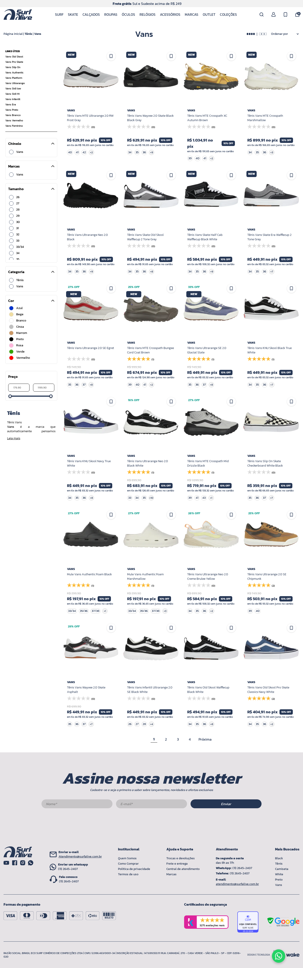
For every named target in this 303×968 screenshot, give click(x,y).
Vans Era (10, 104)
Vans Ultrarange (15, 83)
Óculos (128, 14)
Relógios (147, 14)
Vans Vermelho (14, 120)
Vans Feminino (14, 126)
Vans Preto (11, 110)
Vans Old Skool (14, 57)
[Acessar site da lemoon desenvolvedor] (265, 954)
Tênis (28, 34)
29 (18, 216)
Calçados (91, 14)
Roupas (110, 14)
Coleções (228, 14)
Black (279, 858)
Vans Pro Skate (14, 62)
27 (17, 203)
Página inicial (13, 34)
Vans (37, 34)
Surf (59, 14)
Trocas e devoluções (180, 858)
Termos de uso (128, 874)
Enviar (226, 803)
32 (17, 234)
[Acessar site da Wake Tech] (292, 955)
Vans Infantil (12, 99)
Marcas (191, 14)
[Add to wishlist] (291, 288)
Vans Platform (13, 78)
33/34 (20, 247)
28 (18, 209)
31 (17, 228)
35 (17, 259)
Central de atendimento (183, 869)
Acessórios (170, 14)
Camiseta (281, 869)
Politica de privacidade (134, 869)
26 (18, 197)
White (279, 874)
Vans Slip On (12, 67)
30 (18, 222)
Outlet (209, 14)
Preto (279, 879)
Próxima (205, 739)
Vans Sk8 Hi (12, 94)
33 (17, 241)
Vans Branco (13, 115)
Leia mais (13, 438)
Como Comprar (128, 863)
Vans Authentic (14, 73)
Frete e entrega (177, 863)
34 (18, 253)
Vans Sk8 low (13, 89)
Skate (73, 14)
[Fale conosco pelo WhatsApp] (278, 956)
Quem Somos (127, 858)
